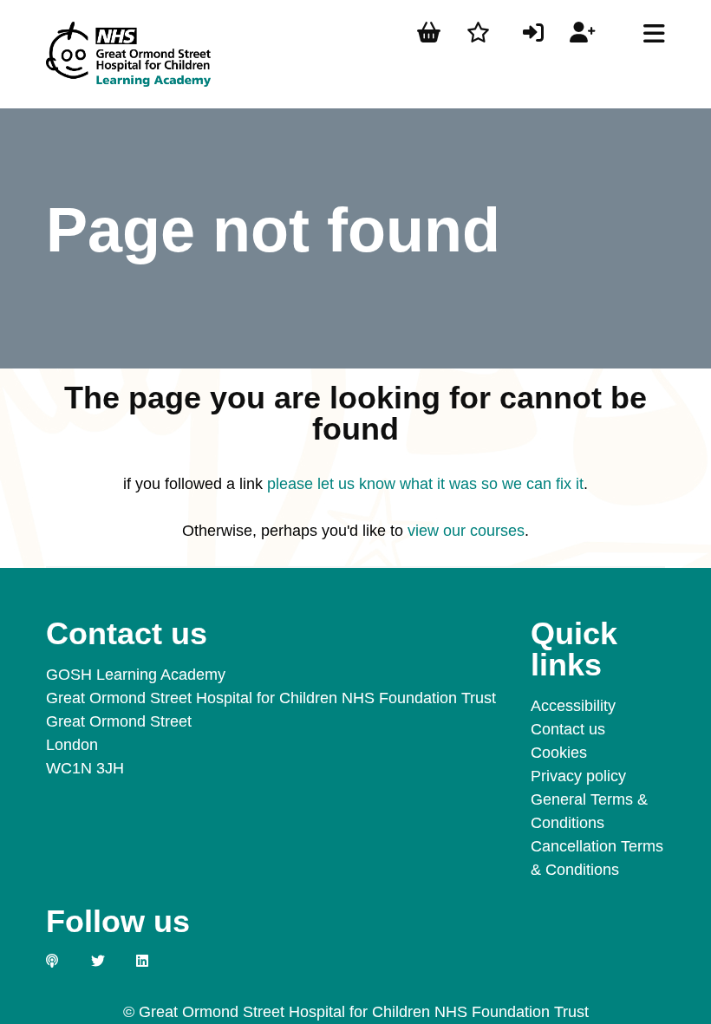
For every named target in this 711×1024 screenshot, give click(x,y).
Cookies (559, 752)
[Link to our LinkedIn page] (151, 961)
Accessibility (573, 705)
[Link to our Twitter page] (106, 961)
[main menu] (654, 34)
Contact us (568, 729)
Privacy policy (578, 776)
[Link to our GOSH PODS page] (61, 961)
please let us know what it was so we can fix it (425, 483)
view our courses (466, 530)
